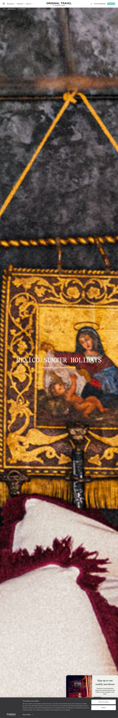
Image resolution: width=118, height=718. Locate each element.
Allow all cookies (103, 702)
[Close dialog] (115, 677)
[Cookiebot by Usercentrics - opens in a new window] (11, 714)
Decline (103, 707)
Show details (26, 714)
